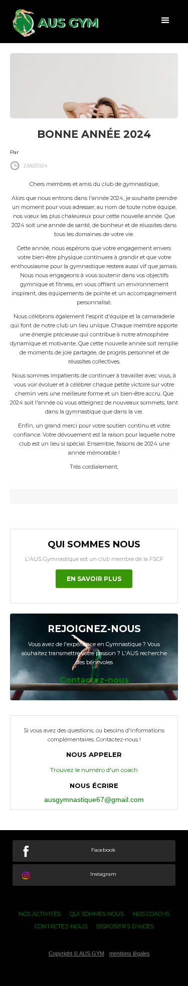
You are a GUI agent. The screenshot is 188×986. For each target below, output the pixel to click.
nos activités (40, 913)
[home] (50, 23)
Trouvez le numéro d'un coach (94, 769)
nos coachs (151, 913)
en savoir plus (94, 578)
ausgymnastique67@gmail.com (94, 800)
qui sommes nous (97, 913)
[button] (165, 20)
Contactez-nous (61, 926)
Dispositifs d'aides (125, 926)
